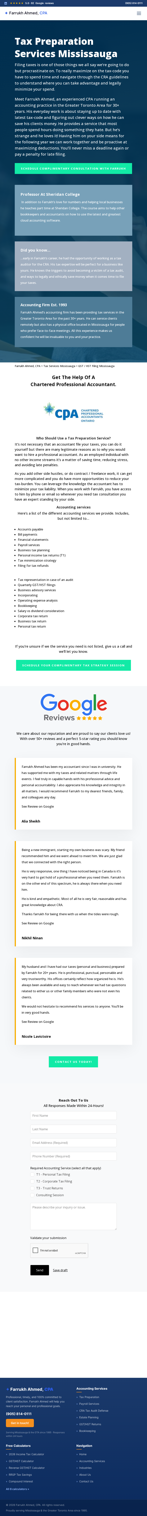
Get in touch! (20, 1423)
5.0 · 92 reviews (32, 3)
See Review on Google (38, 806)
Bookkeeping (86, 1430)
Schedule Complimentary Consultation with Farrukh (73, 168)
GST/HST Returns (88, 1424)
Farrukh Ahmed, (25, 13)
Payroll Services (87, 1403)
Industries (83, 1467)
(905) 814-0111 (134, 3)
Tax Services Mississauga (59, 366)
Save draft (60, 1270)
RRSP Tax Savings (19, 1474)
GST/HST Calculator (20, 1461)
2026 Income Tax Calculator (25, 1454)
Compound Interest (19, 1481)
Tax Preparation (87, 1397)
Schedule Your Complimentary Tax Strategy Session (73, 665)
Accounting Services (90, 1461)
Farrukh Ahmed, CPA (27, 366)
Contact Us (84, 1481)
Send (39, 1270)
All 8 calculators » (17, 1489)
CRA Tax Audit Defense (92, 1410)
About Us (83, 1474)
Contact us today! (73, 1062)
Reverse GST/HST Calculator (25, 1467)
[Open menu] (139, 13)
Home (81, 1454)
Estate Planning (87, 1417)
